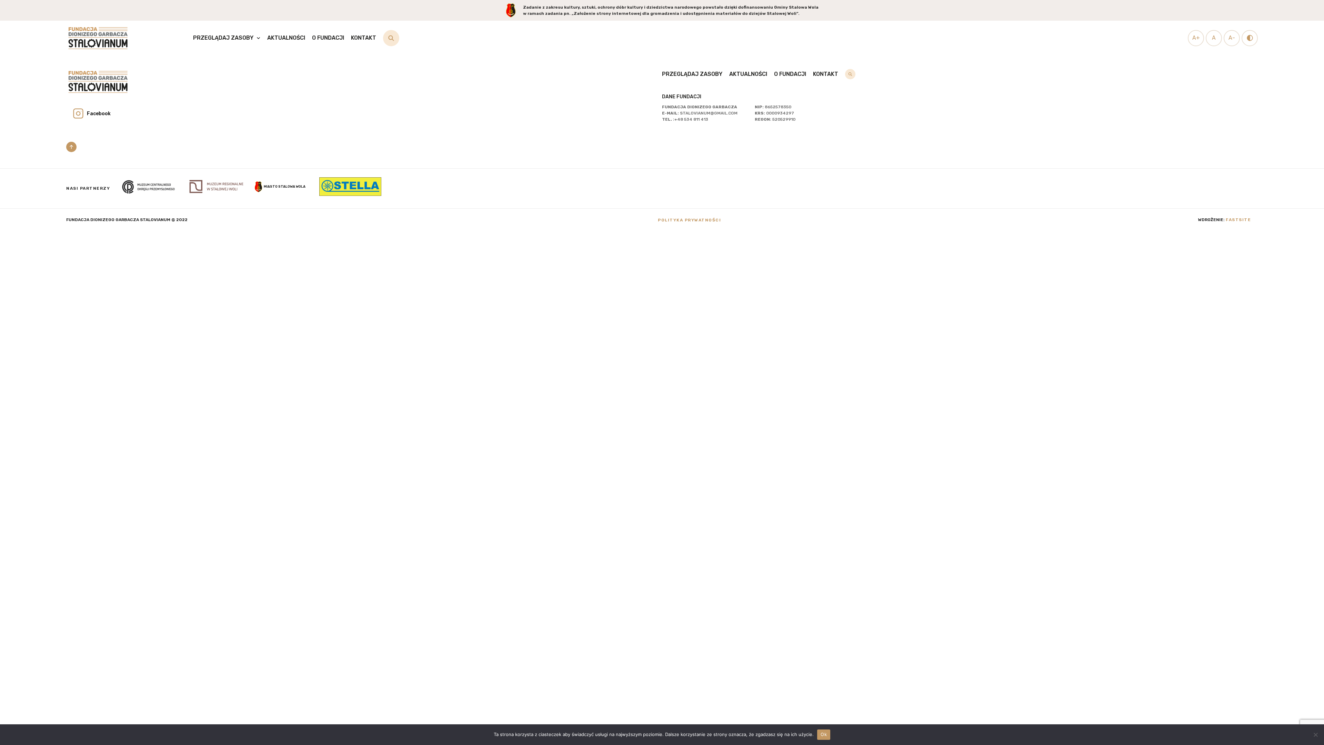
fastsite (1238, 219)
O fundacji (328, 37)
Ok (824, 734)
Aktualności (286, 37)
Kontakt (363, 37)
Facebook (99, 114)
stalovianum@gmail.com (709, 113)
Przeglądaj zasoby (223, 37)
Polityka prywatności (689, 220)
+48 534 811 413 (691, 119)
